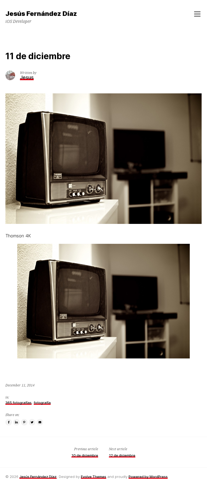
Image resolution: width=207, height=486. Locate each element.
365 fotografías (18, 402)
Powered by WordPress (148, 476)
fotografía (42, 402)
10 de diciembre (84, 455)
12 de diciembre (122, 455)
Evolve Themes (93, 476)
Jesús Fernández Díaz (38, 476)
